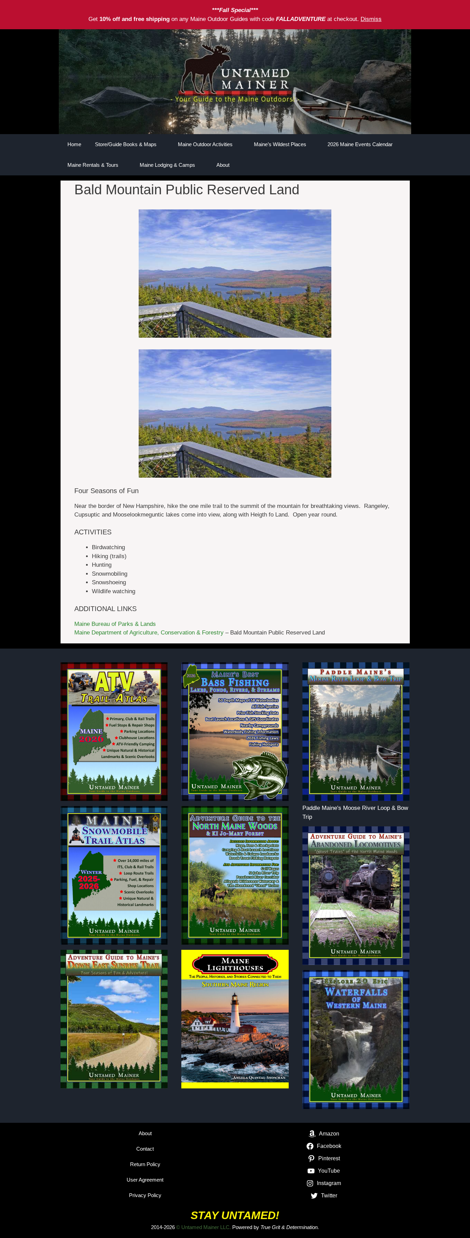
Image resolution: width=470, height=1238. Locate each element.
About (222, 165)
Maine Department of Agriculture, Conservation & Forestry (149, 632)
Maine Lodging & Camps (167, 165)
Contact (145, 1149)
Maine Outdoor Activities (205, 144)
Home (74, 144)
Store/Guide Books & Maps (126, 144)
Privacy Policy (145, 1195)
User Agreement (145, 1180)
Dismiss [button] (371, 19)
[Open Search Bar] (381, 165)
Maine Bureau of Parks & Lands (115, 624)
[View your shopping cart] (401, 165)
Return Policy (145, 1164)
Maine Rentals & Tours (92, 165)
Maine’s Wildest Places (280, 144)
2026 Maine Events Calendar (360, 144)
